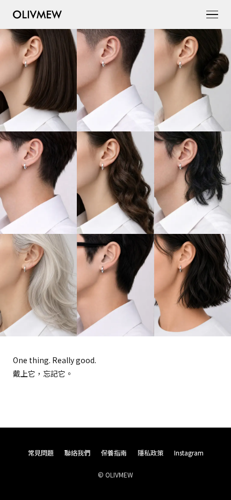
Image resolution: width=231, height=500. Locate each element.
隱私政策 (150, 452)
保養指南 (114, 452)
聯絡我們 (77, 452)
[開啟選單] (212, 14)
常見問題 (41, 452)
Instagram (189, 452)
